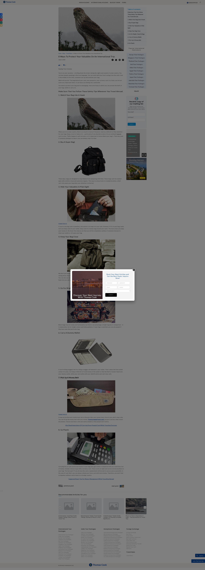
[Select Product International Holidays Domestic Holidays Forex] (118, 291)
